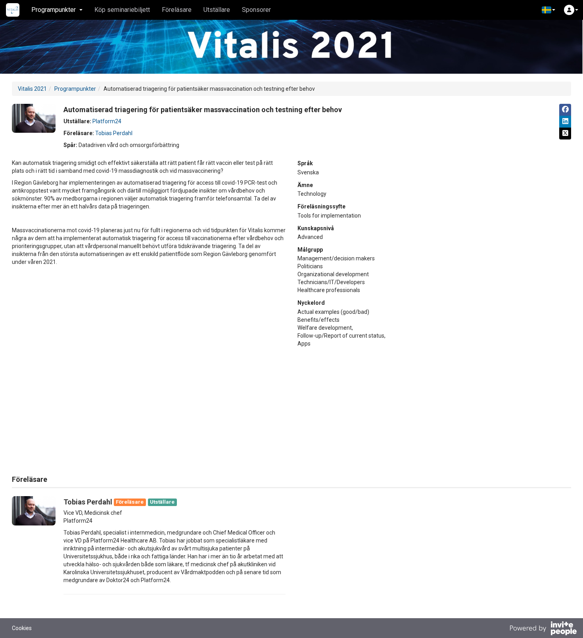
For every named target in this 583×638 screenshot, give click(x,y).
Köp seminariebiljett (122, 9)
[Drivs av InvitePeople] (543, 629)
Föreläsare (177, 9)
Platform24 (106, 121)
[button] (548, 10)
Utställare (216, 9)
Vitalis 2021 (32, 89)
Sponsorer (256, 9)
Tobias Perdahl (113, 133)
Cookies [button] (22, 628)
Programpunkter (75, 89)
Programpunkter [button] (53, 9)
